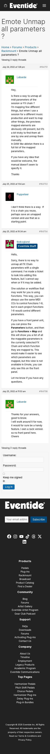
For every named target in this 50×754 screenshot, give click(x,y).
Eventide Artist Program (25, 610)
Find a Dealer (25, 586)
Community (25, 592)
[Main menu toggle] (44, 6)
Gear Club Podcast (25, 613)
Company (25, 646)
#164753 (43, 184)
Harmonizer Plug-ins (25, 695)
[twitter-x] (40, 536)
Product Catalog (25, 582)
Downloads (25, 630)
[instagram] (16, 536)
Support (25, 619)
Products (31, 47)
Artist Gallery (25, 606)
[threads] (34, 536)
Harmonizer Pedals (25, 684)
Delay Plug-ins (25, 698)
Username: (9, 455)
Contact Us (25, 641)
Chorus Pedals (25, 691)
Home (5, 47)
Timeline (25, 657)
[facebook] (9, 536)
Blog (25, 599)
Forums (17, 47)
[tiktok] (28, 536)
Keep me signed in (12, 479)
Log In (8, 486)
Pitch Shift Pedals (25, 687)
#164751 (44, 67)
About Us (25, 653)
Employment (25, 661)
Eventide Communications (25, 672)
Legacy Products (25, 664)
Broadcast (25, 579)
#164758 (43, 391)
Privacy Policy (24, 740)
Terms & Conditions (27, 736)
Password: (9, 465)
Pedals (25, 568)
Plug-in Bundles (25, 702)
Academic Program (25, 668)
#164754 (43, 231)
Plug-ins (25, 571)
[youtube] (22, 536)
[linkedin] (25, 542)
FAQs (25, 626)
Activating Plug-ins (25, 637)
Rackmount (8, 51)
